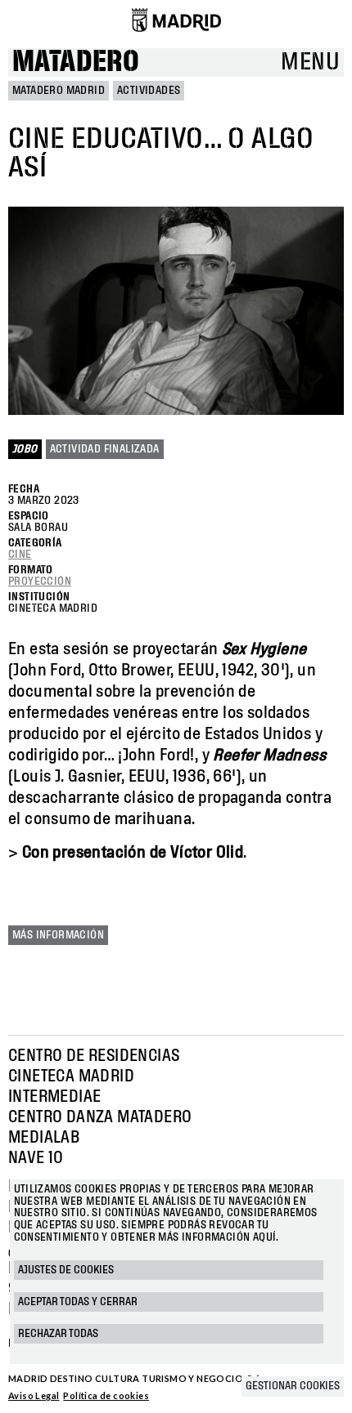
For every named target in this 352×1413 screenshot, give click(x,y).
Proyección (39, 581)
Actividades (148, 90)
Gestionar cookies (293, 1386)
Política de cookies (106, 1395)
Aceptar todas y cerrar (78, 1302)
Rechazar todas (58, 1333)
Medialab (43, 1138)
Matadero (75, 62)
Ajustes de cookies (66, 1270)
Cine (20, 554)
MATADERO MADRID (58, 90)
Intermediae (54, 1097)
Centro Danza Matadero (100, 1117)
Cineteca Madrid (71, 1076)
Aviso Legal (33, 1395)
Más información (58, 935)
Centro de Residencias (93, 1056)
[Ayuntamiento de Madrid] (176, 19)
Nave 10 (36, 1158)
